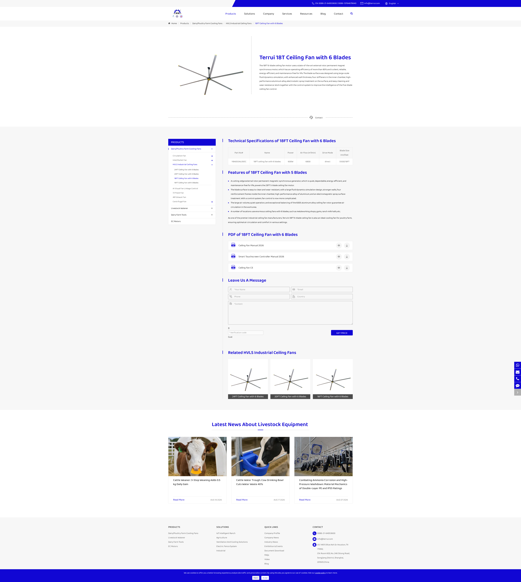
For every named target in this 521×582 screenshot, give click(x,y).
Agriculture (221, 537)
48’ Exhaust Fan (179, 197)
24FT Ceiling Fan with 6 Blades (186, 169)
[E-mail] (517, 372)
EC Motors (176, 221)
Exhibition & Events (273, 546)
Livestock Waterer (179, 208)
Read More (178, 500)
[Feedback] (517, 385)
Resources (306, 14)
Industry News (271, 542)
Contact (338, 14)
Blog (323, 14)
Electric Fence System (226, 546)
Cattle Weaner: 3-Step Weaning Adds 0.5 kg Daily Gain (196, 482)
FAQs (266, 555)
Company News (271, 537)
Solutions (249, 14)
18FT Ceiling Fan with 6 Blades (269, 23)
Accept (265, 578)
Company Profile (272, 533)
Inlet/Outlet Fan (180, 160)
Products (230, 14)
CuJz (230, 337)
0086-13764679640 (347, 3)
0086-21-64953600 (328, 3)
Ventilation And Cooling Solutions (232, 542)
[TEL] (517, 378)
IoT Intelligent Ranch (225, 533)
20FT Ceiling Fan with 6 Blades (186, 174)
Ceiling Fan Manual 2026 (251, 245)
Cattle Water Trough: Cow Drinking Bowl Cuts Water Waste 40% (259, 482)
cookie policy (320, 572)
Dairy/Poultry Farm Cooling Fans (207, 23)
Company (268, 14)
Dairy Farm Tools (178, 214)
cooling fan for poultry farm (339, 218)
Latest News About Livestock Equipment (260, 425)
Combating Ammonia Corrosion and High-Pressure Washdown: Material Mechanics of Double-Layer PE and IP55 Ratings (323, 484)
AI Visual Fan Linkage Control (185, 188)
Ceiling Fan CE (246, 268)
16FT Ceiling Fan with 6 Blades (186, 182)
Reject (256, 578)
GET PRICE (341, 333)
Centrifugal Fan (179, 201)
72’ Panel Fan (178, 193)
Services (287, 14)
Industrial (220, 550)
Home (174, 23)
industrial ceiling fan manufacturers (265, 218)
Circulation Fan (179, 155)
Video (267, 559)
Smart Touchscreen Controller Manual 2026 (261, 257)
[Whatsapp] (517, 365)
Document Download (274, 550)
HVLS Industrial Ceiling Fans (239, 23)
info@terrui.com (372, 3)
